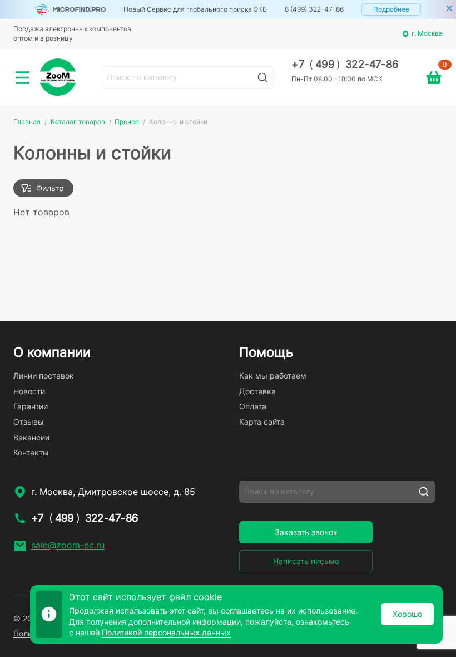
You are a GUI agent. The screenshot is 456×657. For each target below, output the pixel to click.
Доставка (257, 391)
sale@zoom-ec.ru (68, 545)
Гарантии (30, 406)
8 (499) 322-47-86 (314, 9)
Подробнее (391, 9)
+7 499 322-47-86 (345, 64)
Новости (29, 391)
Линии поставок (43, 375)
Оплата (252, 406)
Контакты (31, 452)
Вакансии (31, 437)
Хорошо (407, 614)
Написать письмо (306, 561)
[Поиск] (262, 77)
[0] (434, 77)
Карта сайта (262, 421)
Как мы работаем (272, 375)
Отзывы (28, 421)
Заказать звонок (306, 532)
